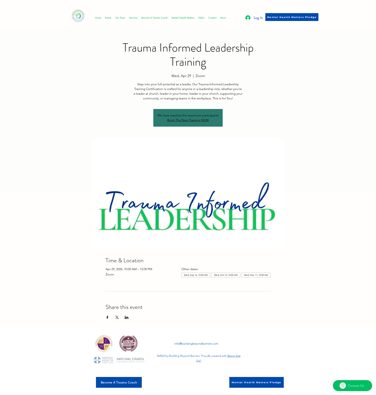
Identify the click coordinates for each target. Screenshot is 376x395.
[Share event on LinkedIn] (126, 317)
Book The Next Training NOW (188, 120)
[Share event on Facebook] (107, 317)
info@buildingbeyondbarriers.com (196, 343)
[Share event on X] (117, 317)
